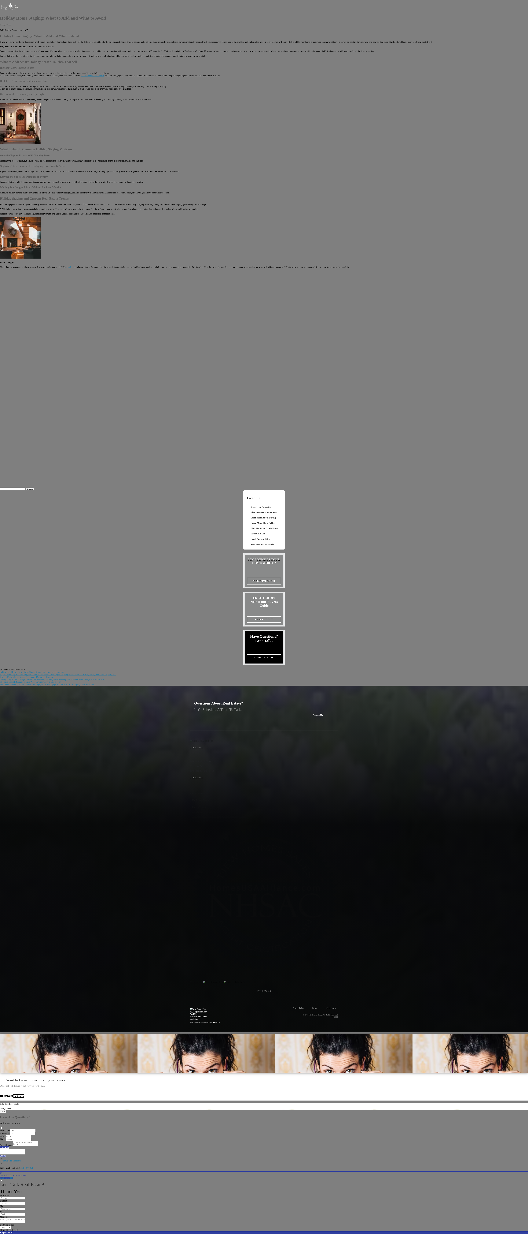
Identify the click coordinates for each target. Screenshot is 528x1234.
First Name (5, 1130)
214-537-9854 (26, 1168)
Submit (3, 1156)
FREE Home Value (264, 581)
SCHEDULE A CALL (264, 657)
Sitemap (315, 1008)
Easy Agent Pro (214, 1022)
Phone (3, 1139)
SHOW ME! (6, 1096)
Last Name (4, 1133)
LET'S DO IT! (6, 1178)
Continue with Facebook (10, 1161)
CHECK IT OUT (264, 619)
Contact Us (318, 715)
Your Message (6, 1145)
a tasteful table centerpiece (92, 75)
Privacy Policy (298, 1008)
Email (2, 1136)
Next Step (4, 1147)
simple (69, 267)
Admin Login (331, 1008)
